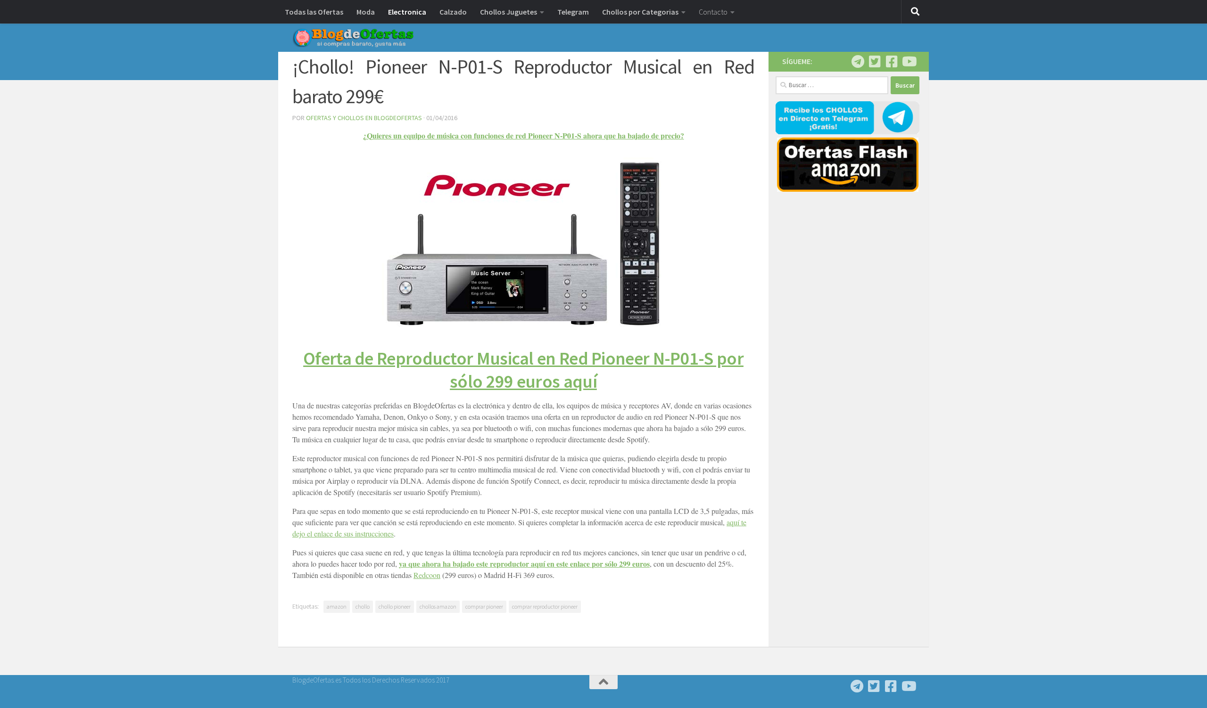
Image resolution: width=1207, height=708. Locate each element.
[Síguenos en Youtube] (908, 61)
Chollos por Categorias (640, 11)
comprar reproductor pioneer (545, 606)
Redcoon (426, 575)
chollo (362, 606)
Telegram (573, 11)
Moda (365, 11)
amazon (337, 606)
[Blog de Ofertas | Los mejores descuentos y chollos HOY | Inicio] (353, 37)
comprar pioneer (484, 606)
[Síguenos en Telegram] (857, 61)
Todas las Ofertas (314, 11)
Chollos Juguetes (508, 11)
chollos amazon (438, 606)
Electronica (407, 11)
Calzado (453, 11)
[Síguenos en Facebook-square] (891, 61)
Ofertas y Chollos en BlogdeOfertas (364, 118)
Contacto (713, 11)
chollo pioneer (395, 606)
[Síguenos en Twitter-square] (874, 61)
